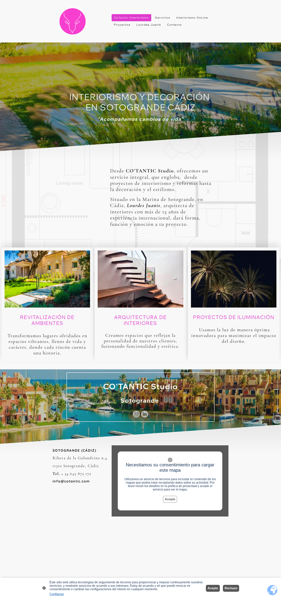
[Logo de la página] (73, 21)
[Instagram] (136, 414)
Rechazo (231, 588)
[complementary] (272, 590)
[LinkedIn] (144, 414)
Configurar (57, 594)
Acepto (170, 499)
